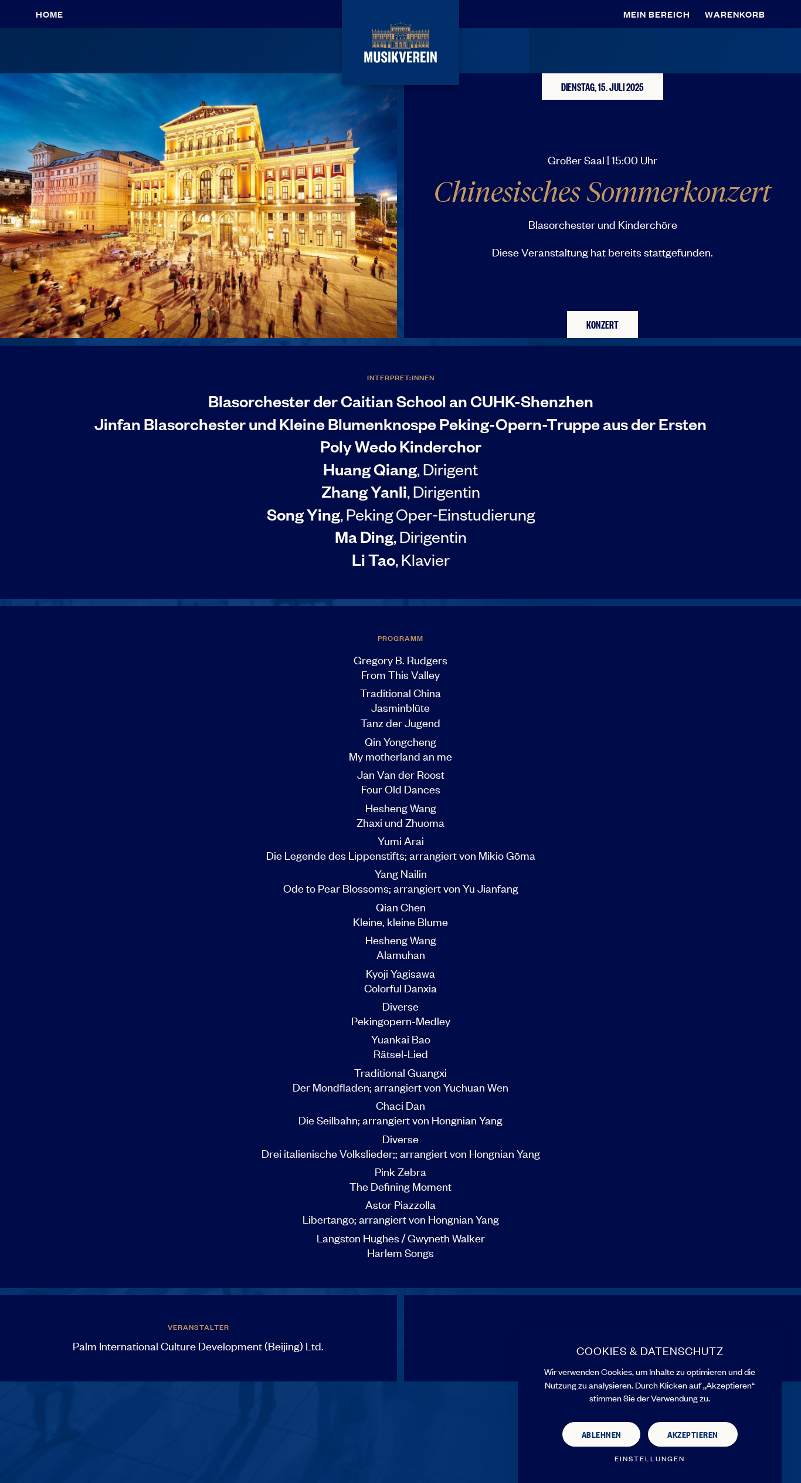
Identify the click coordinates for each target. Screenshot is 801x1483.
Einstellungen (650, 1459)
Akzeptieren (692, 1434)
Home (49, 14)
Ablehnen (602, 1434)
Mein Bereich (656, 14)
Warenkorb (735, 14)
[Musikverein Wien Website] (400, 41)
